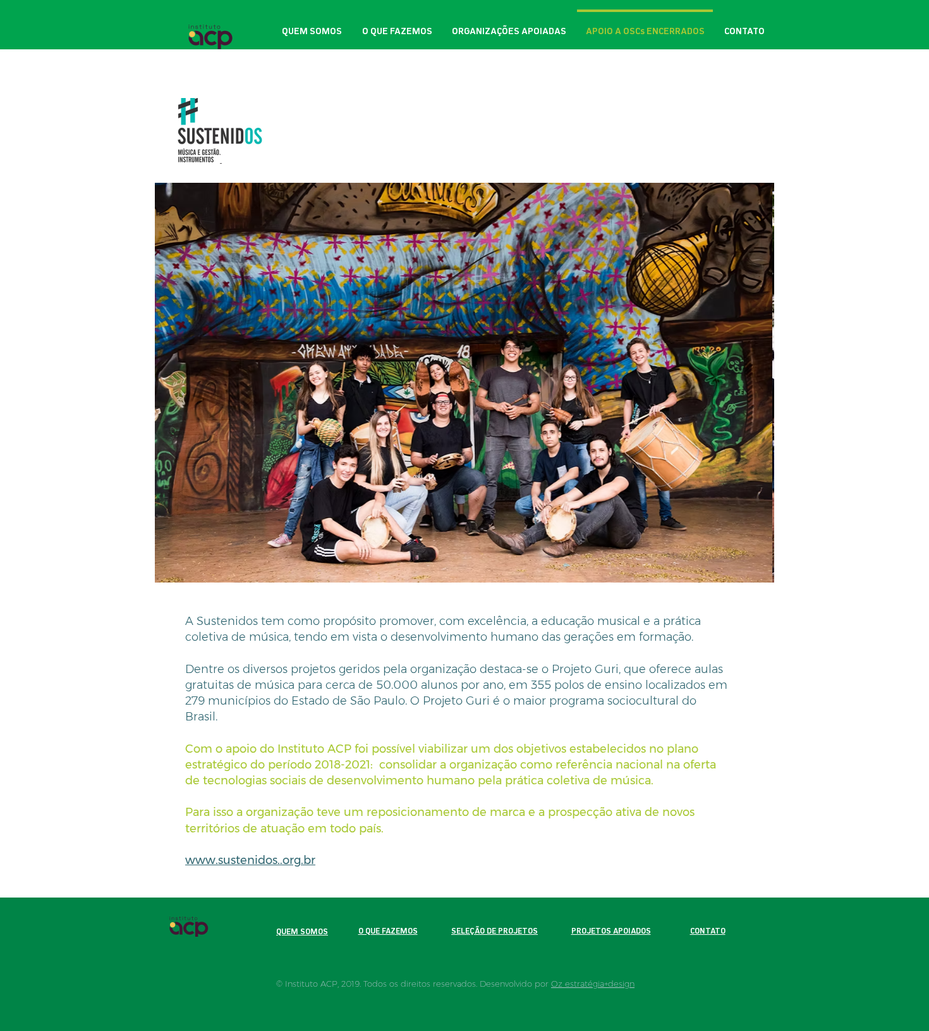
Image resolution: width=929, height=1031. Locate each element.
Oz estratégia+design (593, 984)
